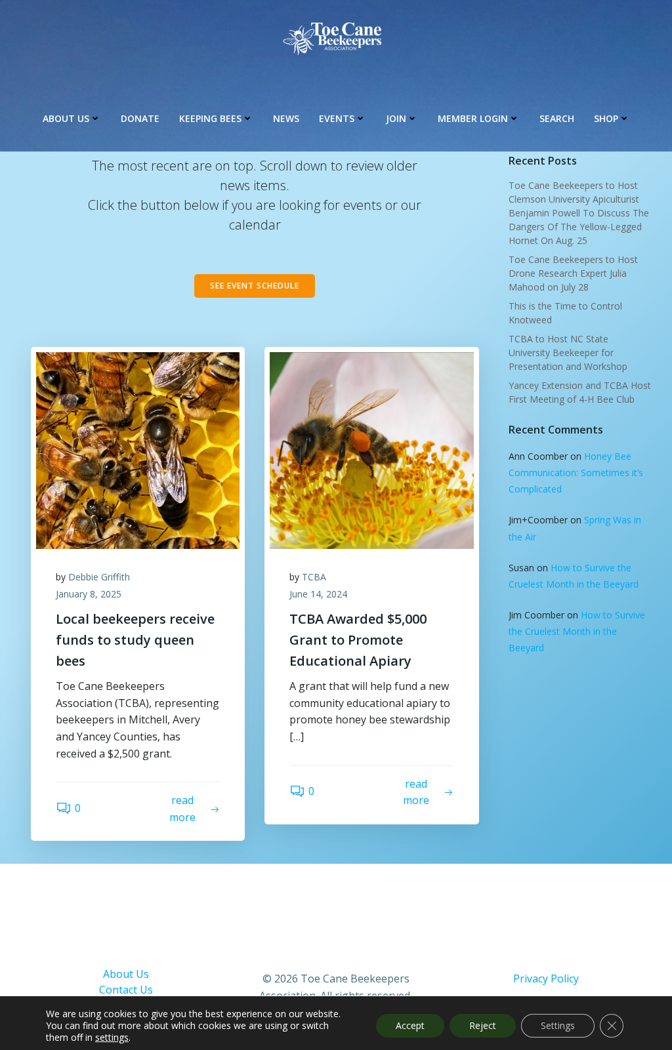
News (286, 118)
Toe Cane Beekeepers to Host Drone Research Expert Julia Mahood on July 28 (573, 273)
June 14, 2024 (318, 594)
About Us (66, 118)
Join (396, 118)
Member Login (473, 118)
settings (112, 1037)
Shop (606, 118)
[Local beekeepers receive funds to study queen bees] (138, 449)
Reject (482, 1025)
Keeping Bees (210, 118)
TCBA (314, 577)
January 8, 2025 (88, 594)
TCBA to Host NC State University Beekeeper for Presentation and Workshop (568, 353)
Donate (140, 118)
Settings (558, 1025)
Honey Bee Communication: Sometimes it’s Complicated (576, 472)
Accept (410, 1025)
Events (336, 118)
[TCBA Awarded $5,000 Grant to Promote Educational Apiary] (371, 449)
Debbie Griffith (99, 577)
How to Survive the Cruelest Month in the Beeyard (577, 631)
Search (556, 118)
